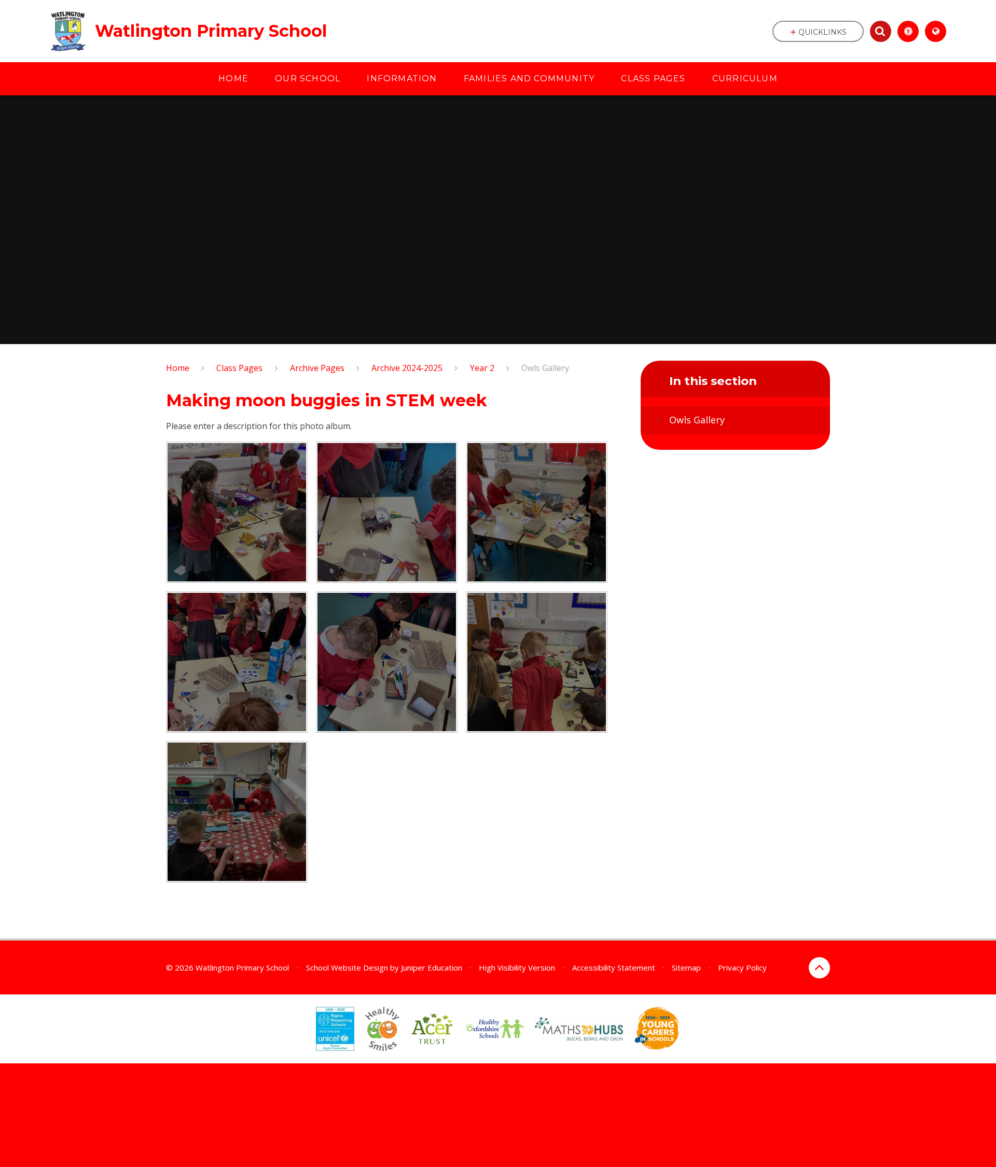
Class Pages (239, 368)
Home (177, 368)
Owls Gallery (545, 368)
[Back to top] (819, 967)
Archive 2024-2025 (406, 368)
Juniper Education (431, 967)
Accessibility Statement (613, 967)
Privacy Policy (742, 967)
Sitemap (686, 967)
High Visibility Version (517, 967)
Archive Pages (317, 368)
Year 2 (482, 368)
